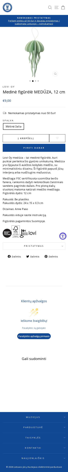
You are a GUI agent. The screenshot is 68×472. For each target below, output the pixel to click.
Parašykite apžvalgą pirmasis (33, 336)
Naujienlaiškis (33, 458)
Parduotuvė (33, 427)
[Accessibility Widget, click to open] (62, 236)
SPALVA (8, 120)
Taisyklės (33, 437)
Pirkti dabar (34, 147)
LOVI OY (9, 86)
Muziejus (33, 417)
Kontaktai (33, 447)
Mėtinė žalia (13, 126)
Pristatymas (34, 246)
